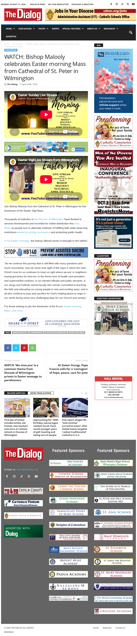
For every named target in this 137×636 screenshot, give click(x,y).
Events (55, 28)
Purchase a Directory (82, 4)
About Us (92, 28)
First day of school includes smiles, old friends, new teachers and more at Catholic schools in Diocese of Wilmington (16, 427)
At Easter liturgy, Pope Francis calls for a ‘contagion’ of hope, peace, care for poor (68, 368)
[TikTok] (122, 4)
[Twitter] (128, 4)
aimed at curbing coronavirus (33, 232)
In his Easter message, (17, 240)
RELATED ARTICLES (16, 393)
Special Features (71, 28)
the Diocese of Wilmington (49, 219)
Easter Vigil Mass (76, 332)
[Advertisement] (113, 355)
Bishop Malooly (20, 332)
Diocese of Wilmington (55, 332)
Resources (109, 28)
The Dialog (12, 84)
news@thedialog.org (27, 469)
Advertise (11, 36)
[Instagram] (117, 4)
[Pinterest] (24, 347)
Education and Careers (15, 416)
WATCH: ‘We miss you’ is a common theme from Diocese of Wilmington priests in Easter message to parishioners (23, 372)
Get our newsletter (58, 4)
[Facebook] (111, 4)
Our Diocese (25, 28)
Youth (41, 28)
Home (9, 28)
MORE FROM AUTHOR (40, 393)
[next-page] (86, 393)
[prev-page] (82, 393)
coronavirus (36, 332)
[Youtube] (133, 4)
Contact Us (120, 627)
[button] (131, 33)
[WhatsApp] (32, 347)
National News (69, 416)
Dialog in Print (37, 4)
